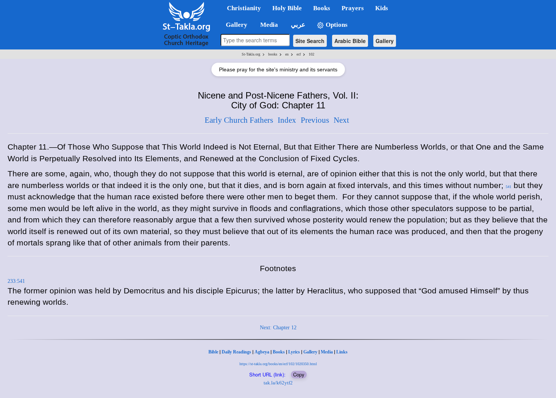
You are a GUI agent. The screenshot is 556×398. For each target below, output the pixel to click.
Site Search (310, 41)
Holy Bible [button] (287, 8)
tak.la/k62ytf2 (278, 383)
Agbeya (262, 352)
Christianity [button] (244, 8)
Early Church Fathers (239, 120)
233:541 (16, 281)
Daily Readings (236, 352)
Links (342, 352)
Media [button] (268, 24)
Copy (298, 374)
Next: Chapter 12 (278, 327)
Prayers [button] (353, 8)
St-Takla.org (251, 54)
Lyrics (294, 352)
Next (341, 120)
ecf (299, 54)
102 (311, 54)
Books (279, 352)
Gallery (385, 41)
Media (327, 352)
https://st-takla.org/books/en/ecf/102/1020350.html (278, 364)
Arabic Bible (350, 41)
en (287, 54)
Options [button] (336, 24)
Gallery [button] (234, 24)
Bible (213, 352)
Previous (315, 120)
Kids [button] (381, 8)
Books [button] (321, 8)
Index (287, 120)
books (272, 54)
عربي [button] (297, 24)
